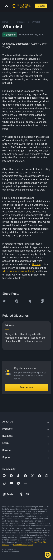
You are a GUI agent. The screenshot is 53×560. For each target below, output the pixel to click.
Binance (36, 264)
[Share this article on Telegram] (29, 301)
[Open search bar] (32, 6)
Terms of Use (37, 542)
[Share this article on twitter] (4, 301)
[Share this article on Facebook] (17, 301)
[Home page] (21, 6)
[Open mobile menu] (50, 6)
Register (41, 6)
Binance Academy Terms (23, 544)
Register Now (26, 387)
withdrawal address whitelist (18, 271)
